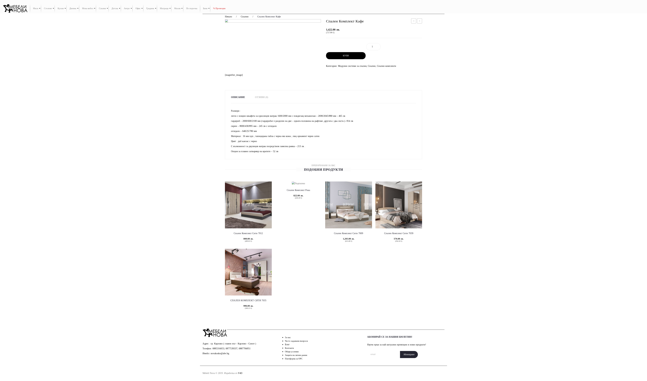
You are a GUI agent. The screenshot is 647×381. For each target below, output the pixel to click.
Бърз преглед (242, 215)
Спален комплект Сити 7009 (348, 233)
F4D (240, 373)
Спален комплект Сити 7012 (248, 233)
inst (406, 373)
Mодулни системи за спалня (352, 66)
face (398, 373)
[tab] (240, 97)
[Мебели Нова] (15, 8)
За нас (288, 337)
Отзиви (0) (261, 97)
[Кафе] (273, 46)
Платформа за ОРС (294, 358)
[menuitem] (35, 8)
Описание (238, 97)
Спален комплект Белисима (419, 21)
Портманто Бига (413, 21)
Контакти (289, 348)
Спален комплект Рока (298, 190)
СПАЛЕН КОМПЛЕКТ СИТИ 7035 (248, 300)
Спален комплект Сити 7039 (398, 233)
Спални (245, 16)
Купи (346, 55)
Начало (228, 16)
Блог (287, 344)
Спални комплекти (386, 66)
